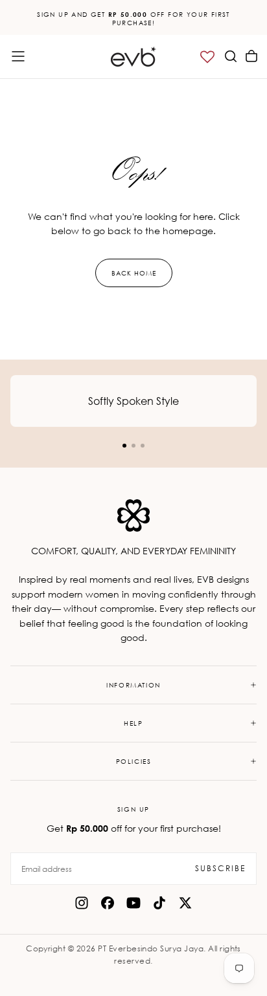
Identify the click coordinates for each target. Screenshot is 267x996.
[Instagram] (81, 903)
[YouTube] (133, 903)
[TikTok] (159, 903)
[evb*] (133, 515)
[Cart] (251, 56)
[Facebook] (107, 903)
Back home (133, 273)
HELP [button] (133, 723)
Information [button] (133, 685)
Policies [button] (134, 761)
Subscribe (220, 868)
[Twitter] (185, 903)
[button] (18, 56)
